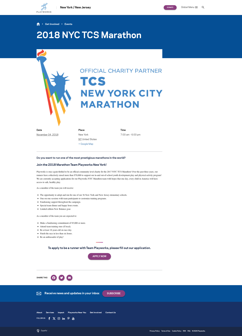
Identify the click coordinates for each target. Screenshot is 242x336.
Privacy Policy (155, 331)
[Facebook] (54, 278)
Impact (61, 313)
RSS (184, 331)
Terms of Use (165, 331)
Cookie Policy (176, 331)
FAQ (189, 331)
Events (68, 24)
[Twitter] (62, 278)
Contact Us (110, 313)
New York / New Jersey (75, 7)
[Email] (69, 278)
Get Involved (52, 24)
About (39, 313)
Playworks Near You (77, 313)
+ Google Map (85, 144)
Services (50, 313)
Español (44, 331)
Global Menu (187, 7)
